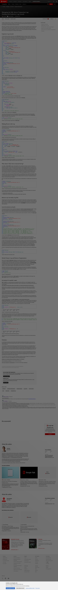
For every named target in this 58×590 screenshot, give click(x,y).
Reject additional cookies (20, 588)
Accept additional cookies (10, 588)
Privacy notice (37, 588)
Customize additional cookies (30, 588)
